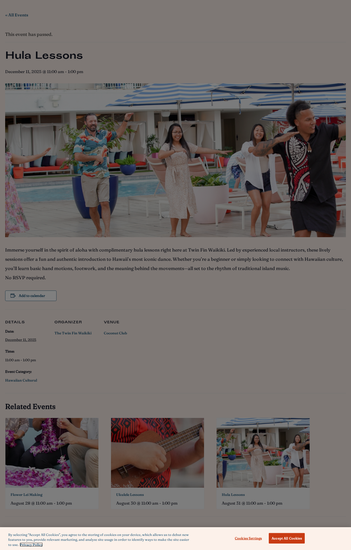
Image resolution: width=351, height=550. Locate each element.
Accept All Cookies (287, 538)
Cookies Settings (248, 538)
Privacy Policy (31, 545)
